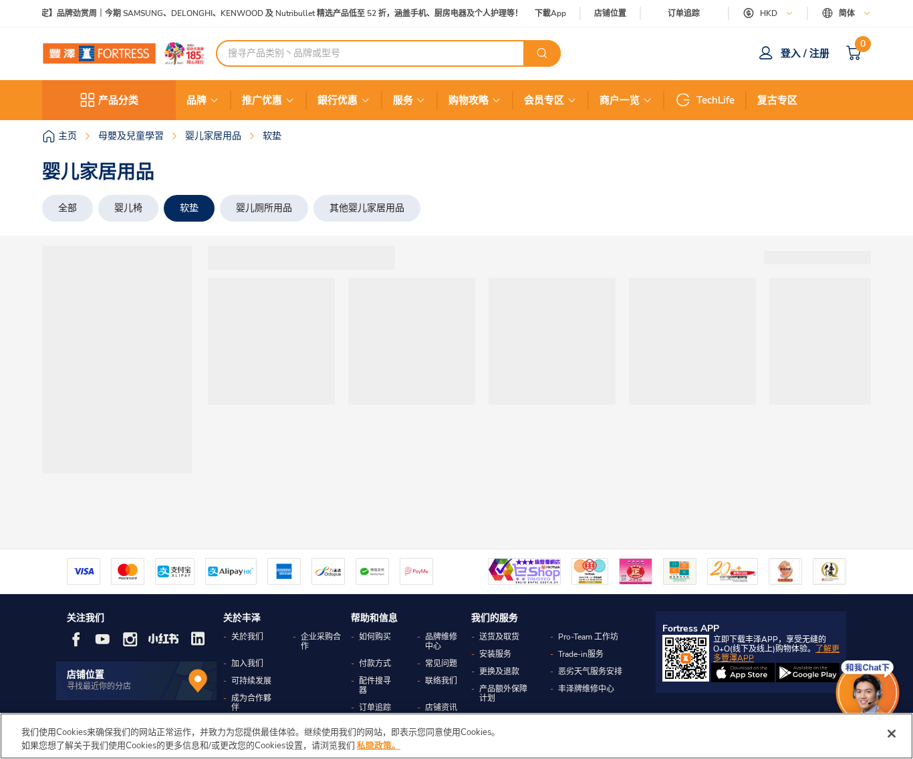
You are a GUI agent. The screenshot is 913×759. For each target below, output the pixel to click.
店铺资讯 (441, 707)
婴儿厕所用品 (264, 208)
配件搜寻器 (375, 686)
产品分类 (118, 100)
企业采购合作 (321, 641)
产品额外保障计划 (503, 694)
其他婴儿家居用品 (367, 208)
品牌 (196, 100)
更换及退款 (499, 671)
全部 (67, 208)
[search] (542, 53)
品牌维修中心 (441, 641)
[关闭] (891, 733)
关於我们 (247, 636)
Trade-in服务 (581, 654)
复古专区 (777, 100)
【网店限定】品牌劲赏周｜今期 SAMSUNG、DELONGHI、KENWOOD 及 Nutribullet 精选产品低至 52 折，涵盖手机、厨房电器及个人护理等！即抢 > (272, 14)
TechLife (715, 100)
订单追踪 (684, 13)
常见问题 (441, 663)
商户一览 (620, 100)
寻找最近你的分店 (99, 686)
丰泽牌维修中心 (586, 689)
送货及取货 (499, 636)
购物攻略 (468, 100)
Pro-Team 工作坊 (588, 636)
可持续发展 (251, 681)
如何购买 (375, 636)
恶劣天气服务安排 (590, 671)
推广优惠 (262, 100)
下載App (550, 13)
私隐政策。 (378, 745)
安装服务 (495, 654)
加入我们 (247, 663)
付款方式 (375, 663)
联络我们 (441, 681)
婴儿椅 (128, 208)
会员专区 (544, 100)
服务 (403, 100)
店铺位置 (610, 14)
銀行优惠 (337, 100)
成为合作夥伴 (251, 703)
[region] (456, 736)
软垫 (189, 208)
